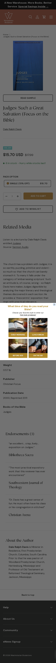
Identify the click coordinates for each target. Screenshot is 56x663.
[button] (18, 327)
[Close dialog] (54, 304)
